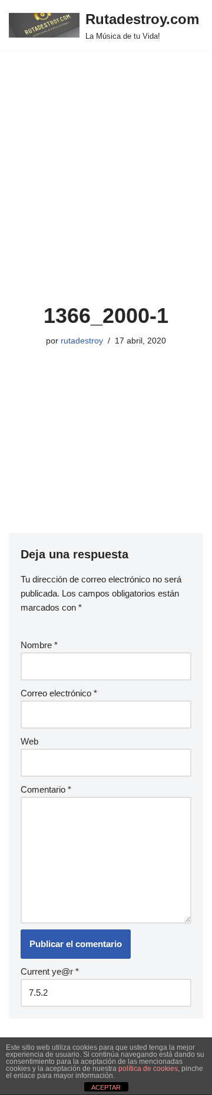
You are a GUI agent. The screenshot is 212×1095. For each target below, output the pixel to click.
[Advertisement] (106, 191)
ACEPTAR (106, 1087)
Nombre (39, 645)
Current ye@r (50, 971)
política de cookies (148, 1068)
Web (29, 741)
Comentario (46, 789)
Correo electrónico (59, 693)
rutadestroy (82, 340)
